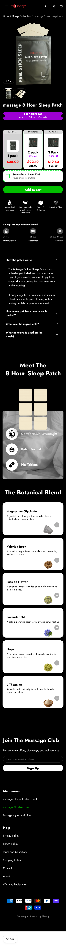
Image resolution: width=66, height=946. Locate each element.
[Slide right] (60, 53)
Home (6, 16)
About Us (8, 876)
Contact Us (9, 868)
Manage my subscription (17, 815)
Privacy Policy (11, 836)
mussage (23, 916)
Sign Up (33, 768)
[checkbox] (33, 176)
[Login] (53, 6)
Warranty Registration (15, 884)
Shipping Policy (12, 860)
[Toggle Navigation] (6, 6)
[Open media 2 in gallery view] (20, 93)
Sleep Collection (21, 16)
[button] (46, 6)
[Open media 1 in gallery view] (8, 93)
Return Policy (10, 844)
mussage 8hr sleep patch (17, 807)
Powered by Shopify (39, 916)
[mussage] (18, 6)
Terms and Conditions (15, 852)
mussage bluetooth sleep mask (20, 799)
